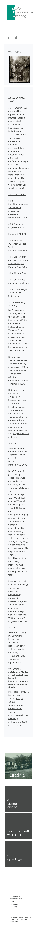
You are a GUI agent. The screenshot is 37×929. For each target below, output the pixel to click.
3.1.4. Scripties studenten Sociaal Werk (17, 243)
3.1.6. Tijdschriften (17, 273)
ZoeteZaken (14, 922)
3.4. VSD (12, 627)
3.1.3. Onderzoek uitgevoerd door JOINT (16, 227)
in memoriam (15, 896)
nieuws (12, 901)
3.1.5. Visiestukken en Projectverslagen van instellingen (18, 260)
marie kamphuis (16, 899)
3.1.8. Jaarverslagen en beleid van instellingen (18, 292)
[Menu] (32, 12)
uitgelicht (13, 907)
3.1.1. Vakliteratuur (17, 194)
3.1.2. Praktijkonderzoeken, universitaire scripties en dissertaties (18, 208)
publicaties (14, 904)
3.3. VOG (12, 443)
